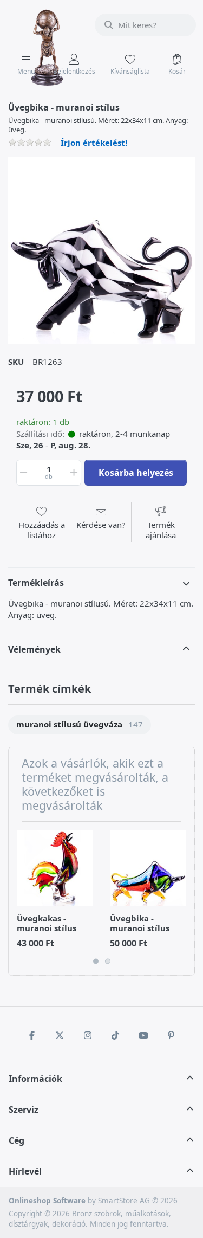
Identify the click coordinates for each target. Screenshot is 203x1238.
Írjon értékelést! (94, 142)
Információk (35, 1079)
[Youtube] (143, 1035)
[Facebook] (32, 1035)
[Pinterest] (172, 1035)
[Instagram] (88, 1035)
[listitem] (101, 250)
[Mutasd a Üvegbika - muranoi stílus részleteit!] (148, 868)
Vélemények (34, 649)
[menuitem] (79, 724)
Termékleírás (36, 583)
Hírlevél (25, 1171)
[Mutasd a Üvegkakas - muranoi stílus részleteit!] (55, 868)
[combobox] (145, 25)
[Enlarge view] (101, 250)
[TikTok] (116, 1035)
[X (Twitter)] (59, 1035)
